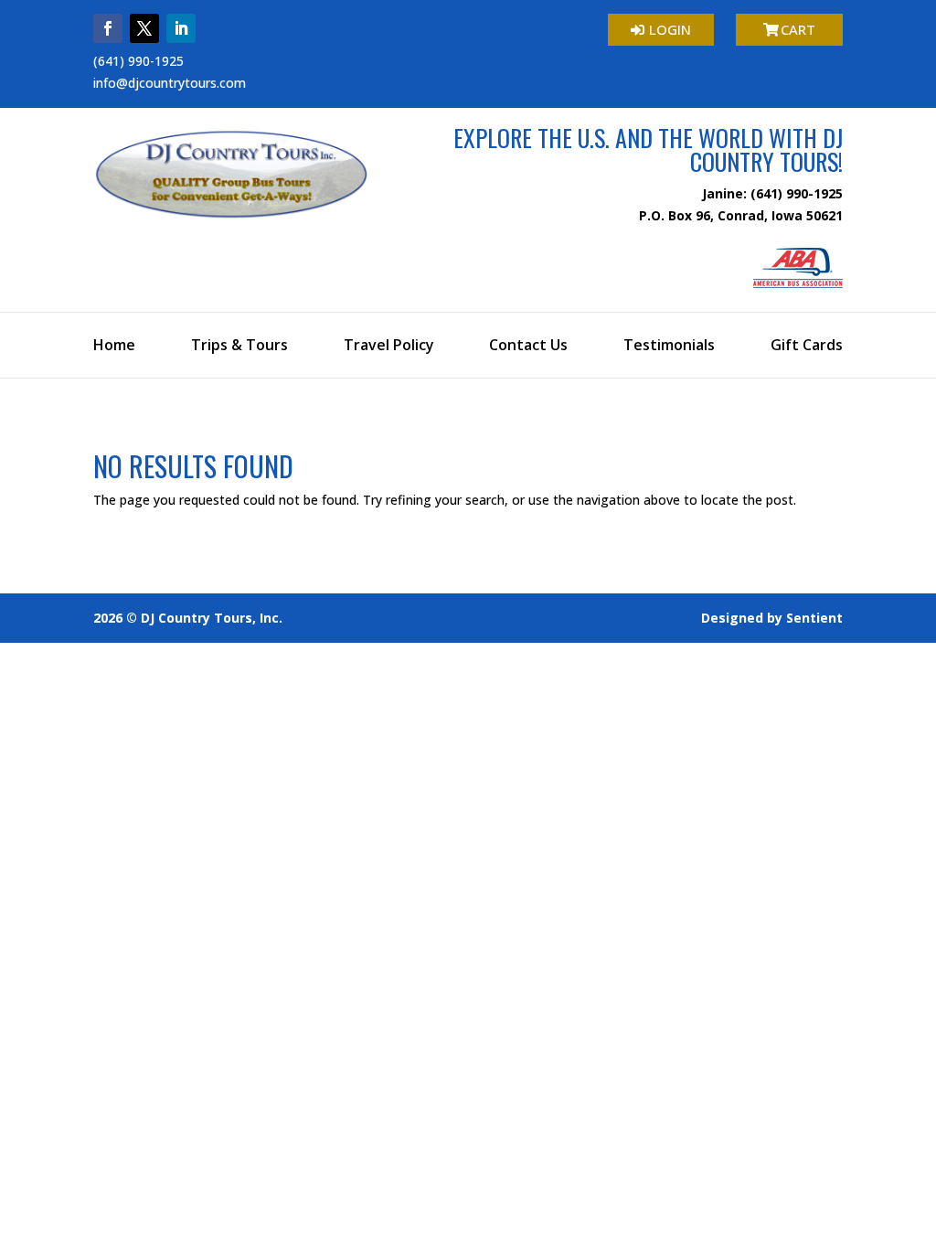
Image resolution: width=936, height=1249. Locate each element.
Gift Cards (807, 346)
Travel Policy (389, 346)
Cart (798, 29)
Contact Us (528, 346)
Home (114, 346)
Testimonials (669, 346)
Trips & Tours (239, 346)
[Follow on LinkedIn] (181, 28)
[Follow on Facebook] (107, 28)
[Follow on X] (144, 28)
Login (670, 29)
